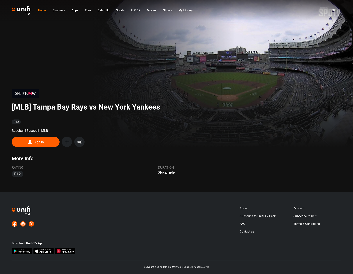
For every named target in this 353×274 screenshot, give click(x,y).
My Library (186, 10)
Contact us (247, 231)
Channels (59, 10)
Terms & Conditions (306, 224)
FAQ (242, 224)
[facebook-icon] (14, 224)
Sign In (39, 142)
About (244, 208)
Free (88, 10)
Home (42, 10)
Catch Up (103, 10)
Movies (151, 10)
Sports (120, 10)
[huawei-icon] (65, 251)
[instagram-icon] (23, 224)
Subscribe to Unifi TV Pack (258, 216)
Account (298, 208)
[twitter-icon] (31, 224)
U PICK (135, 10)
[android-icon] (22, 251)
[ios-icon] (43, 251)
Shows (167, 10)
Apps (75, 10)
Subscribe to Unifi (305, 216)
